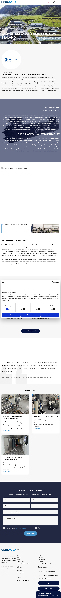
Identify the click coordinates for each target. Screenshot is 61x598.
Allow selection (31, 314)
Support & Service (21, 561)
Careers (18, 559)
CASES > (4, 30)
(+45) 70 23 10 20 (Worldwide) (48, 571)
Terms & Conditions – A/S (23, 563)
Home (18, 553)
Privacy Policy (10, 568)
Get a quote (48, 588)
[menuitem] (50, 2)
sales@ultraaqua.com (46, 578)
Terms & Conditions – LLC (45, 563)
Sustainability (42, 559)
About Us (19, 557)
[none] (50, 2)
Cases (18, 555)
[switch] (23, 309)
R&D (40, 555)
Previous (2, 194)
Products (41, 553)
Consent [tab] (10, 287)
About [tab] (50, 287)
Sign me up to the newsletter (46, 528)
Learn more (10, 322)
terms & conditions (20, 528)
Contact (41, 561)
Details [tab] (30, 287)
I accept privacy (16, 528)
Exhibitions (41, 557)
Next (59, 194)
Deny (11, 314)
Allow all (50, 314)
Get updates (48, 583)
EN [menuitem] (50, 2)
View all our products (30, 330)
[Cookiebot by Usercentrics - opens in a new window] (52, 282)
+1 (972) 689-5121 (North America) (49, 575)
